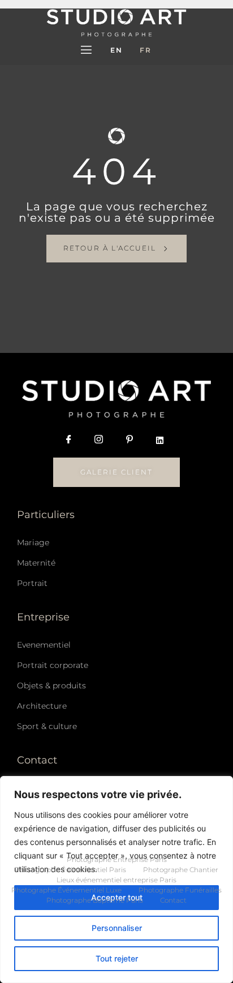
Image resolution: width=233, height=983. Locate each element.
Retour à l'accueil (109, 248)
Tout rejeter (117, 958)
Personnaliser (117, 928)
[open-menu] (86, 51)
